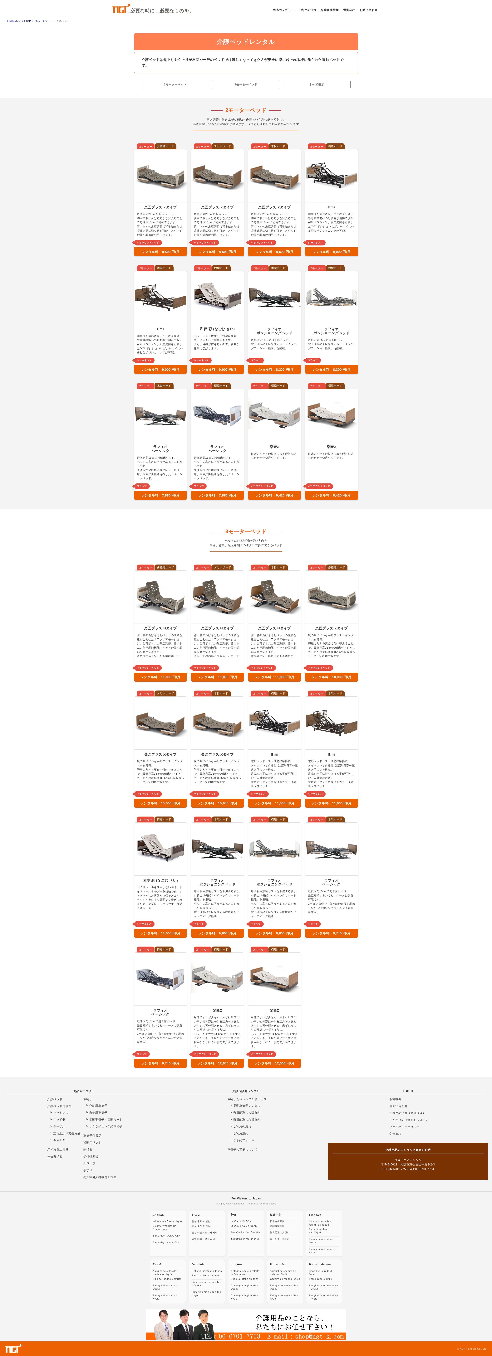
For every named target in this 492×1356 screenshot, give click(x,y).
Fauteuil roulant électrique (318, 1231)
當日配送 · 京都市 (280, 1239)
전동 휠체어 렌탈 (201, 1226)
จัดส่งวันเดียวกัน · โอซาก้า (245, 1232)
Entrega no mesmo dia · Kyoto (284, 1297)
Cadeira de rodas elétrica (285, 1279)
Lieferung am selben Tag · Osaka (206, 1284)
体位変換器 (54, 1156)
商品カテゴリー (283, 10)
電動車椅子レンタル (246, 1105)
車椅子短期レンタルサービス (247, 1099)
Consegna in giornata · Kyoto (244, 1297)
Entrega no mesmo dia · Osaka (284, 1287)
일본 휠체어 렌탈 (201, 1221)
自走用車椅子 (98, 1112)
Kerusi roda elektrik (320, 1279)
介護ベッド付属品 (59, 1106)
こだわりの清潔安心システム (409, 1119)
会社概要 (395, 1099)
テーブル (59, 1126)
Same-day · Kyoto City (166, 1242)
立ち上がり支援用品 (67, 1133)
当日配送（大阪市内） (248, 1112)
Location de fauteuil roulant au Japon (320, 1223)
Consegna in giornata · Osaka (244, 1287)
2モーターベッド (175, 84)
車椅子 (87, 1099)
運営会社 (349, 10)
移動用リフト (92, 1142)
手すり (87, 1170)
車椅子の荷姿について (242, 1149)
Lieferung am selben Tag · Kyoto (206, 1294)
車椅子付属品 (92, 1135)
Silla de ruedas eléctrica (167, 1279)
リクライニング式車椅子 (105, 1126)
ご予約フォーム (243, 1140)
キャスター (60, 1140)
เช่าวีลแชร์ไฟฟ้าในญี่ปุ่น (244, 1226)
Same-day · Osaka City (166, 1235)
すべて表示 (316, 84)
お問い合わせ (369, 10)
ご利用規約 (240, 1133)
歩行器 (87, 1149)
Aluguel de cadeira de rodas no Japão (283, 1273)
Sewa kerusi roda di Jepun (320, 1273)
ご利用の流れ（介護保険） (407, 1113)
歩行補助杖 (90, 1156)
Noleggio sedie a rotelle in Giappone (245, 1273)
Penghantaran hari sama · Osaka (323, 1287)
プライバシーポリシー (404, 1126)
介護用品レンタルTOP (18, 21)
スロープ (89, 1163)
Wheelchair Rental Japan (168, 1221)
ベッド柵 (59, 1119)
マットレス (60, 1112)
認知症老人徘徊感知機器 (99, 1177)
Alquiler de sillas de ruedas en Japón (164, 1273)
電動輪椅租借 (277, 1226)
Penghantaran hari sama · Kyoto (323, 1297)
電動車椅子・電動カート (105, 1119)
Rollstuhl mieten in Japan (207, 1271)
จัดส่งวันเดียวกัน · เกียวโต (245, 1239)
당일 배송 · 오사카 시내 (205, 1232)
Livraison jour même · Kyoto (322, 1251)
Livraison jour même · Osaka (322, 1241)
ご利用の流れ (307, 10)
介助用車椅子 (98, 1105)
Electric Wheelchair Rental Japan (164, 1228)
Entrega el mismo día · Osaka (166, 1287)
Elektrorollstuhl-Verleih (205, 1275)
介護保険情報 (330, 10)
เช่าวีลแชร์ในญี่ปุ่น (241, 1221)
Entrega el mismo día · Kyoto (166, 1297)
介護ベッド (54, 1099)
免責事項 (395, 1133)
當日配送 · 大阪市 (280, 1232)
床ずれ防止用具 (57, 1149)
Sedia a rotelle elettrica (244, 1279)
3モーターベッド (245, 84)
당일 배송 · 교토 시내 (203, 1239)
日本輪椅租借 (277, 1221)
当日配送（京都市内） (248, 1119)
